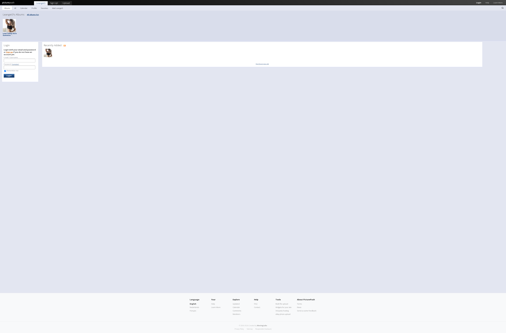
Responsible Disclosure (263, 329)
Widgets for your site (283, 307)
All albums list (33, 15)
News (299, 307)
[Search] (502, 8)
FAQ (255, 304)
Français (193, 311)
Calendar (23, 8)
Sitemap (250, 329)
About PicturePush (306, 299)
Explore (236, 299)
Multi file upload (282, 304)
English (193, 304)
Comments (237, 311)
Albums (7, 8)
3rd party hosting (282, 311)
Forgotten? (15, 64)
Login (478, 2)
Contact (257, 307)
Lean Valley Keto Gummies (10, 34)
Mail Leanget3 (57, 8)
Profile (34, 8)
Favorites (44, 8)
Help (487, 2)
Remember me (12, 70)
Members (236, 314)
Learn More (498, 2)
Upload (66, 2)
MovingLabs (262, 325)
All (15, 8)
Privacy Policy (239, 329)
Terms (299, 304)
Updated (236, 304)
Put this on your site (262, 64)
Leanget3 (40, 3)
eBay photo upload (283, 314)
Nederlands (194, 307)
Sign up (9, 52)
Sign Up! (54, 2)
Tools (278, 299)
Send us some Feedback (306, 311)
